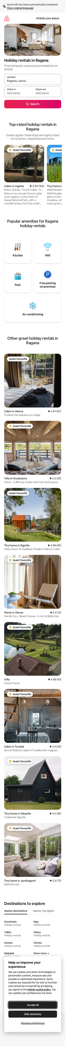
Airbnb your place (47, 18)
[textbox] (18, 93)
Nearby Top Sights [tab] (43, 910)
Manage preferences (33, 1023)
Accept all (33, 1005)
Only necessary (32, 1014)
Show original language (20, 8)
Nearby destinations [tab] (15, 910)
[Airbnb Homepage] (6, 18)
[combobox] (32, 81)
